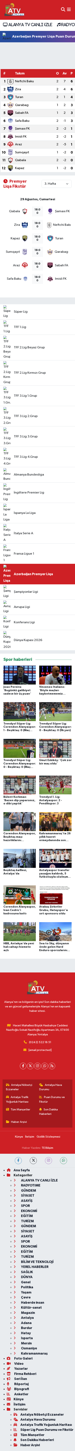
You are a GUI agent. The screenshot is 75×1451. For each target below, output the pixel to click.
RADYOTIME (30, 1185)
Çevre (25, 1297)
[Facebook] (23, 1066)
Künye (19, 1136)
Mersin (26, 1343)
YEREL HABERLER (34, 1267)
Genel (25, 1282)
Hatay (25, 1333)
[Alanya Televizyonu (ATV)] (14, 10)
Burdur (26, 1328)
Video (19, 1363)
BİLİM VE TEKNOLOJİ (37, 1262)
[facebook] (18, 1160)
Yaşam (25, 1292)
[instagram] (48, 1160)
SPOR (25, 1205)
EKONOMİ (28, 1211)
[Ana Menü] (69, 10)
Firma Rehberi (25, 1374)
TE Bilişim (47, 1147)
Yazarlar (21, 1368)
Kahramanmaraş (34, 1353)
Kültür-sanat (31, 1307)
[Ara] (63, 10)
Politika (26, 1287)
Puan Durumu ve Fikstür (52, 1099)
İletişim (29, 1136)
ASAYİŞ (26, 1200)
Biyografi (21, 1389)
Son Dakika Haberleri (48, 1111)
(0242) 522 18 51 (40, 1042)
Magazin (27, 1312)
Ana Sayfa (22, 1170)
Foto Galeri (23, 1358)
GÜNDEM (28, 1190)
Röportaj (21, 1384)
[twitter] (33, 1160)
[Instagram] (37, 1066)
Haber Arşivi (19, 1121)
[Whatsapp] (44, 1066)
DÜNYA (26, 1277)
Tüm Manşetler (20, 1109)
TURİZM (27, 1221)
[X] (30, 1066)
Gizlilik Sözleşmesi (48, 1136)
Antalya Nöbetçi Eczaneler (19, 1087)
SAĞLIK (26, 1272)
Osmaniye (28, 1348)
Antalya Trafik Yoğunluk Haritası (17, 1099)
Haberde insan (32, 1302)
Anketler (21, 1394)
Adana (26, 1323)
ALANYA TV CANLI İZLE (29, 24)
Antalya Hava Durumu (50, 1087)
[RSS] (52, 1066)
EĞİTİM (26, 1216)
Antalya (27, 1317)
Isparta (26, 1338)
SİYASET (27, 1195)
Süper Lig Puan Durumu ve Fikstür (46, 1429)
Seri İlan (20, 1379)
